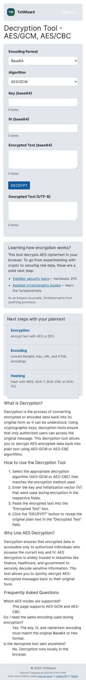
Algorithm (17, 72)
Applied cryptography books (37, 285)
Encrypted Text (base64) (30, 145)
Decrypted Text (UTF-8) (30, 196)
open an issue (45, 676)
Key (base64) (20, 93)
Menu (68, 12)
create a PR (61, 676)
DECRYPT (19, 185)
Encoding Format (23, 51)
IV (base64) (19, 119)
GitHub (74, 676)
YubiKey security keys (31, 278)
